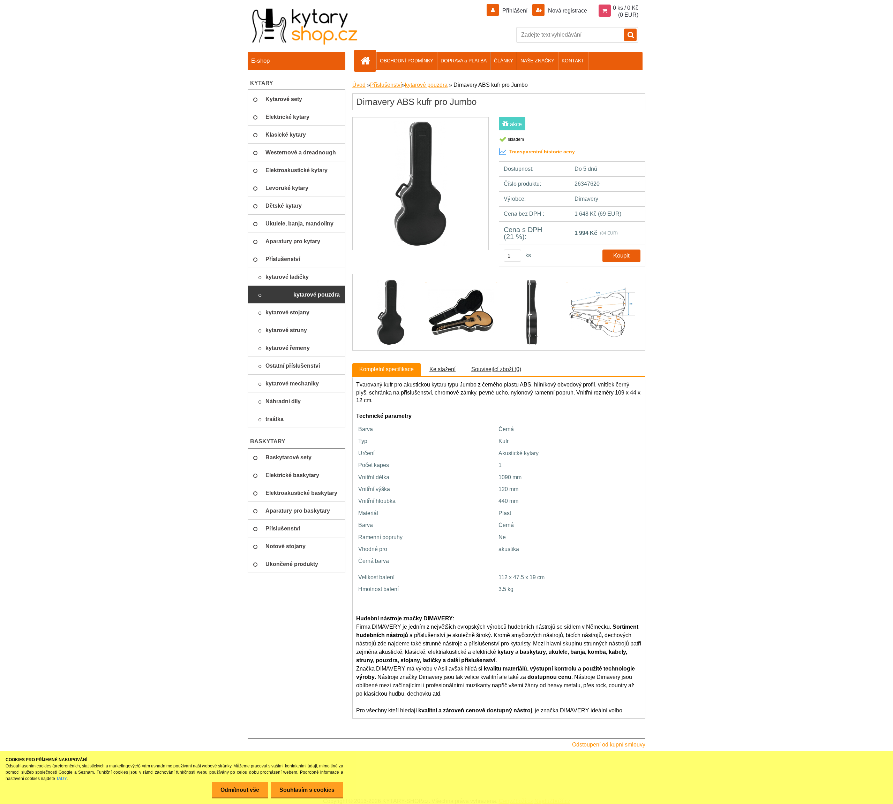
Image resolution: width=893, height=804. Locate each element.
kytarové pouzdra (426, 85)
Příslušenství (386, 85)
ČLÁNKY (503, 60)
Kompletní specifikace (386, 369)
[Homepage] (368, 60)
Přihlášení (515, 11)
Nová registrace (567, 11)
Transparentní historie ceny (542, 151)
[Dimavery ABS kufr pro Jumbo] (420, 124)
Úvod (359, 85)
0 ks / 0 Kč (625, 8)
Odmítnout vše (239, 790)
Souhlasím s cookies (307, 790)
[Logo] (305, 26)
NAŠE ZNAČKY (537, 60)
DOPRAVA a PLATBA (464, 60)
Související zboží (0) (496, 369)
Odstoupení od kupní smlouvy (608, 745)
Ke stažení (442, 369)
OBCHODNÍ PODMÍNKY (406, 60)
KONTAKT (573, 60)
